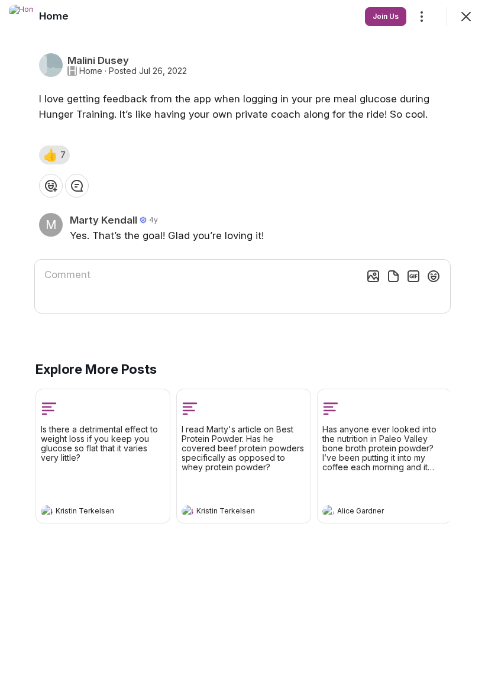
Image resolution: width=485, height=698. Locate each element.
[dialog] (242, 349)
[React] (51, 185)
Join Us (386, 16)
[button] (54, 155)
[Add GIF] (413, 276)
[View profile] (47, 511)
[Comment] (77, 186)
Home (90, 71)
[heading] (91, 512)
